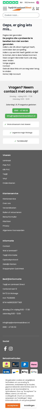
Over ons (7, 203)
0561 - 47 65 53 (21, 110)
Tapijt (5, 174)
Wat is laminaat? (10, 250)
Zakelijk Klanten (9, 264)
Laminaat (7, 160)
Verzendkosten (9, 208)
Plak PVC (7, 165)
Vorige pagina (9, 63)
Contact (6, 66)
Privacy (6, 226)
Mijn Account (15, 74)
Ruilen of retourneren (12, 212)
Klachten (7, 221)
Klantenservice (9, 199)
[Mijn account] (33, 8)
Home (5, 74)
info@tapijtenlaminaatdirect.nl (21, 116)
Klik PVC (6, 169)
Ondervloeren (9, 183)
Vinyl (5, 178)
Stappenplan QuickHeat (13, 268)
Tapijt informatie (10, 255)
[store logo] (19, 8)
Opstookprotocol (10, 259)
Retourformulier (10, 217)
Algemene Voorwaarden (13, 230)
